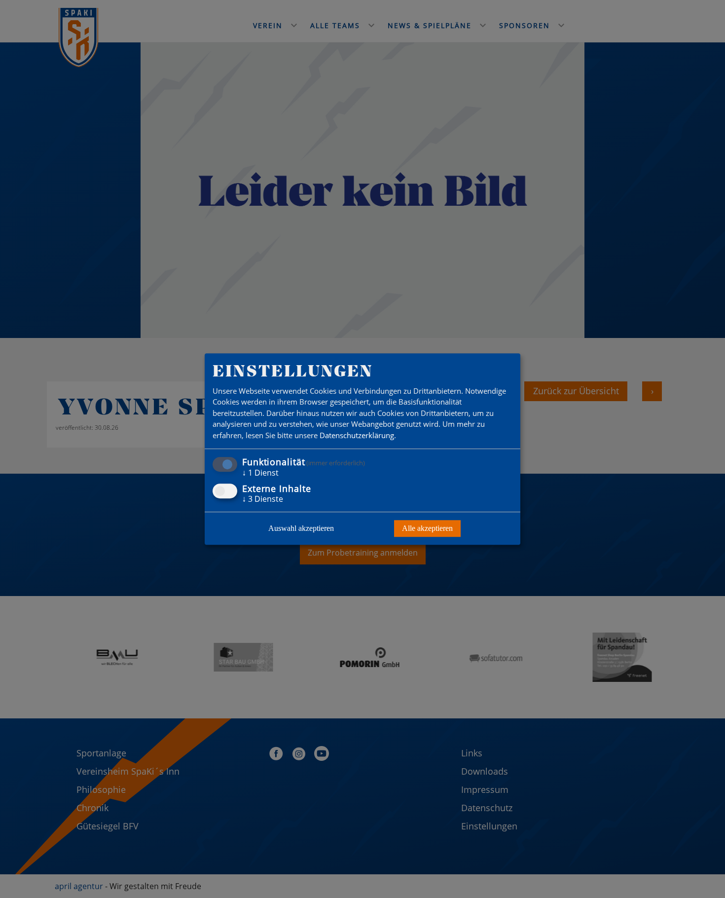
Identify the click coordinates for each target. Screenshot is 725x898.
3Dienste (262, 498)
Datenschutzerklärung (357, 435)
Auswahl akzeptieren (301, 528)
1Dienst (260, 473)
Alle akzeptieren (427, 528)
